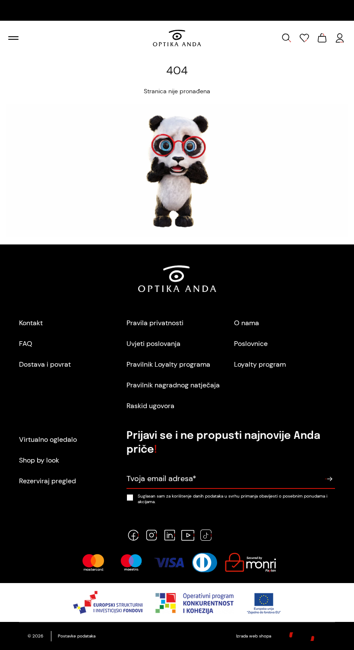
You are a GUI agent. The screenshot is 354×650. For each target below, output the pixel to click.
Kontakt (31, 322)
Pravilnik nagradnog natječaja (173, 385)
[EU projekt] (177, 602)
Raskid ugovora (150, 405)
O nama (246, 322)
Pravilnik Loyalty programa (168, 364)
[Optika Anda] (177, 38)
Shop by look (39, 460)
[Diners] (204, 562)
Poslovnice (251, 343)
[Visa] (169, 562)
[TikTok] (206, 535)
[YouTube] (188, 535)
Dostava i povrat (45, 364)
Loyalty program (260, 364)
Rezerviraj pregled (47, 480)
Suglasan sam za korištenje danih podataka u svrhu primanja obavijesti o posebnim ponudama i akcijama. (232, 498)
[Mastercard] (93, 562)
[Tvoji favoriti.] (304, 38)
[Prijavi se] (328, 479)
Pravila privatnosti (154, 322)
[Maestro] (131, 562)
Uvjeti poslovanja (153, 343)
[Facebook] (133, 535)
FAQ (25, 343)
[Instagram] (151, 535)
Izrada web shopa (254, 636)
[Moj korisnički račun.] (340, 38)
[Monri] (250, 562)
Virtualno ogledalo (48, 439)
